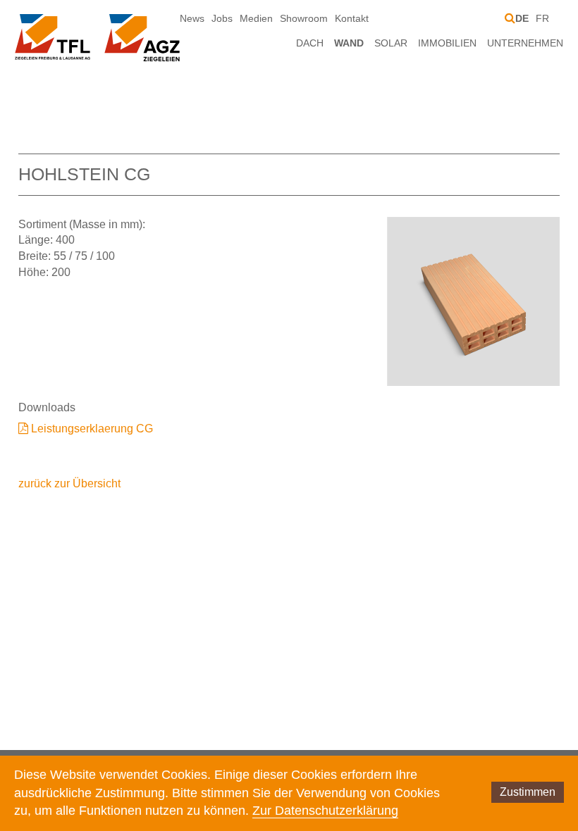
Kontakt (352, 18)
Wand (349, 43)
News (192, 18)
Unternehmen (525, 43)
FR (542, 18)
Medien (256, 18)
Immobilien (447, 43)
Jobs (222, 18)
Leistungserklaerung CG (92, 429)
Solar (390, 43)
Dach (310, 43)
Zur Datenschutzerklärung (325, 811)
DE (522, 18)
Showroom (304, 18)
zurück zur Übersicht (69, 483)
